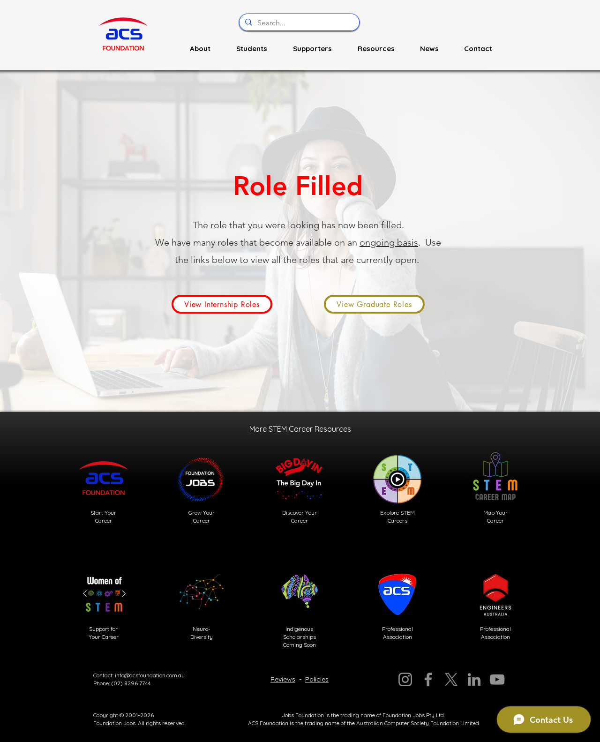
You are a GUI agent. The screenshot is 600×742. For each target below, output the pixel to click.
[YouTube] (497, 679)
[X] (451, 679)
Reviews (282, 679)
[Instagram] (405, 679)
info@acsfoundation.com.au (150, 675)
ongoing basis (389, 242)
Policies (317, 679)
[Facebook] (428, 679)
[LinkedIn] (474, 679)
